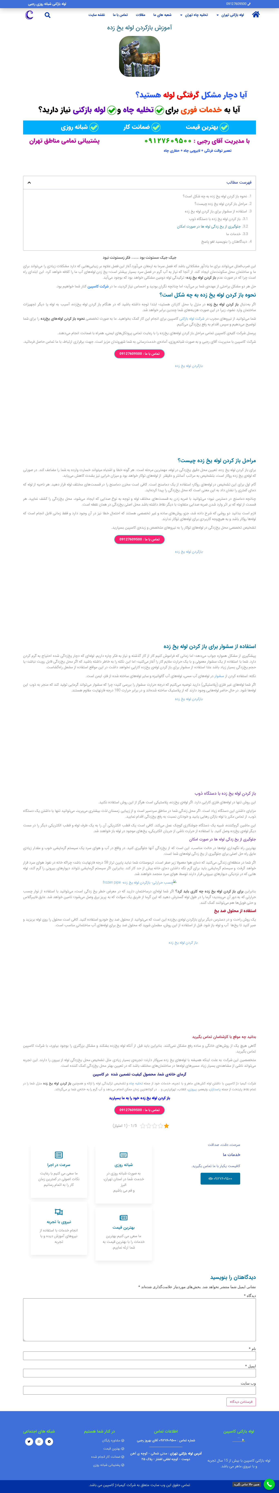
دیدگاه (250, 1296)
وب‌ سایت (248, 1383)
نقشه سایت (96, 15)
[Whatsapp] (39, 1442)
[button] (47, 15)
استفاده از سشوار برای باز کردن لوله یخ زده (216, 211)
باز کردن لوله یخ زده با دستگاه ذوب (215, 219)
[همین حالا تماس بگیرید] (269, 1484)
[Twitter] (29, 1442)
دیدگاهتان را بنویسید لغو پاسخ (224, 241)
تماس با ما (120, 15)
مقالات (140, 15)
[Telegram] (49, 1442)
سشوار (219, 676)
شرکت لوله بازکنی (191, 318)
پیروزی (192, 1089)
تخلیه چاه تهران (196, 15)
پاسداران (215, 1089)
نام (252, 1349)
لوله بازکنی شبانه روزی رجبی (47, 4)
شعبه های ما (162, 15)
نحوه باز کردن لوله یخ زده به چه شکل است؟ (215, 196)
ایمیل (250, 1366)
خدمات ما (233, 234)
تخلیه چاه (136, 1083)
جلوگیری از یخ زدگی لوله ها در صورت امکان (209, 226)
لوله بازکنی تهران (232, 15)
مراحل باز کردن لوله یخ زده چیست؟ (221, 204)
